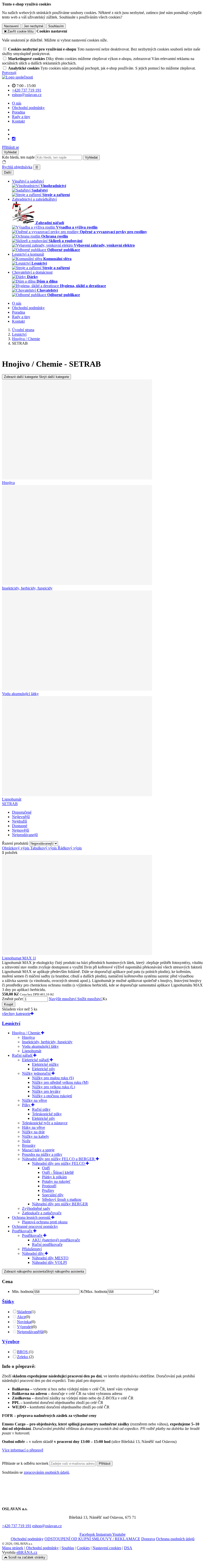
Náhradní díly (33, 1253)
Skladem (24, 1312)
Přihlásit (104, 1463)
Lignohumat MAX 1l (19, 958)
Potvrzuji (9, 73)
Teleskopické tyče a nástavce (45, 1123)
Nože (26, 1141)
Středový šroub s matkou (61, 1199)
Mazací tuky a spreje (38, 1150)
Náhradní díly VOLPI (49, 1262)
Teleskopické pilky (47, 1114)
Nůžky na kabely (35, 1136)
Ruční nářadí (22, 1055)
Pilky (26, 1105)
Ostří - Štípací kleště (58, 1172)
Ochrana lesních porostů (31, 1217)
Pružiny (48, 1190)
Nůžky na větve (34, 1100)
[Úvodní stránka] (17, 77)
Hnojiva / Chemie (26, 1033)
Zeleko (23, 1357)
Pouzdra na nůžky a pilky (42, 1154)
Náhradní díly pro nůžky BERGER (60, 1204)
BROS (23, 1352)
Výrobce (10, 1341)
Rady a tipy (21, 117)
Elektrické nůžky (45, 1064)
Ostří (46, 1168)
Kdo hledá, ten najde (18, 157)
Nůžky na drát (33, 1132)
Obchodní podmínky (28, 108)
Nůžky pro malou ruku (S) (53, 1078)
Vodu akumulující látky (40, 1046)
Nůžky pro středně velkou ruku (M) (60, 1082)
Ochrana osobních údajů (175, 1539)
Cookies (83, 1548)
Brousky (29, 1145)
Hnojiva (28, 1037)
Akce (21, 1317)
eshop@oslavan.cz (47, 1526)
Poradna (18, 112)
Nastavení (11, 26)
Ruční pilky (41, 1109)
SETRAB (10, 804)
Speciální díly (53, 1195)
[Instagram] (14, 139)
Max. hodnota (96, 1291)
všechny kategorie (16, 1013)
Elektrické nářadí (36, 1060)
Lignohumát (31, 1051)
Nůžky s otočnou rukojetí (52, 1096)
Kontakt (18, 121)
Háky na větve (33, 1127)
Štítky (8, 1301)
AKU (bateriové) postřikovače (56, 1240)
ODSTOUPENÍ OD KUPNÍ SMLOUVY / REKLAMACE (92, 1539)
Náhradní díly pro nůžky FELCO (59, 1163)
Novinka (24, 1322)
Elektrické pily (43, 1069)
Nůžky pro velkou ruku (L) (53, 1087)
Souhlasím (56, 26)
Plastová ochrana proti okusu (45, 1222)
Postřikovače (22, 1231)
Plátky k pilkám (54, 1177)
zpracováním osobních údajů (46, 1472)
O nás (16, 103)
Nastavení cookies (106, 1548)
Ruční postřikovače (47, 1244)
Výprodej (24, 1327)
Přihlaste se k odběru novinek (26, 1463)
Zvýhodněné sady (36, 1208)
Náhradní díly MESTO (50, 1258)
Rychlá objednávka (17, 167)
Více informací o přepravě (22, 1450)
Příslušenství (32, 1249)
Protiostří (49, 1186)
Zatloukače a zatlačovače (42, 1213)
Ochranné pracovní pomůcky (35, 1226)
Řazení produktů (15, 843)
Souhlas (68, 1548)
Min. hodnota (22, 1291)
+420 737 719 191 (16, 1526)
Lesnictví (11, 1023)
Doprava (148, 1539)
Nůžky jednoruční (37, 1073)
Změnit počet (12, 999)
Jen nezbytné (33, 26)
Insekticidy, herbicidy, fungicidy (47, 1042)
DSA (128, 1548)
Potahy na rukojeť (56, 1181)
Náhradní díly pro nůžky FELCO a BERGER (59, 1159)
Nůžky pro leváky (46, 1091)
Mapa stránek (12, 1548)
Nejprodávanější (30, 1332)
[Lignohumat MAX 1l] (77, 953)
